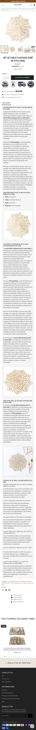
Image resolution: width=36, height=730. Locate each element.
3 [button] (20, 54)
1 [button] (16, 54)
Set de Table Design (13, 581)
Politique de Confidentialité (10, 696)
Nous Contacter (6, 682)
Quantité (4, 73)
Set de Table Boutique (11, 722)
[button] (5, 656)
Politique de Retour (7, 693)
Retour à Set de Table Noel (19, 662)
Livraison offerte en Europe (18, 1)
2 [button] (18, 54)
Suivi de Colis (5, 679)
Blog (3, 701)
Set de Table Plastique (13, 583)
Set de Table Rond (24, 583)
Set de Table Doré (23, 581)
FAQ (3, 676)
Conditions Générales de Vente (11, 699)
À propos (4, 690)
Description (6, 103)
